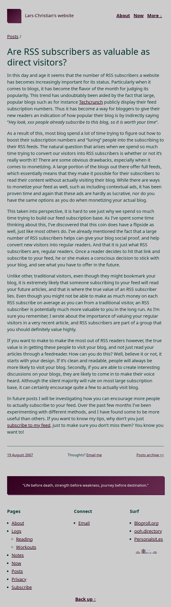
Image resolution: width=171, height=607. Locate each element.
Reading (24, 539)
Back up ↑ (85, 599)
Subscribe (22, 587)
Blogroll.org (146, 523)
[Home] (13, 15)
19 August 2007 (20, 455)
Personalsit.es (148, 539)
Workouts (26, 547)
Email (84, 523)
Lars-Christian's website (49, 15)
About (123, 15)
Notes (18, 555)
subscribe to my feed (28, 425)
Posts (12, 36)
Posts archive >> (150, 455)
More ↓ (154, 15)
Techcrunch (91, 102)
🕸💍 (146, 551)
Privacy (19, 579)
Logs (16, 531)
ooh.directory (148, 531)
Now (139, 15)
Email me (94, 455)
